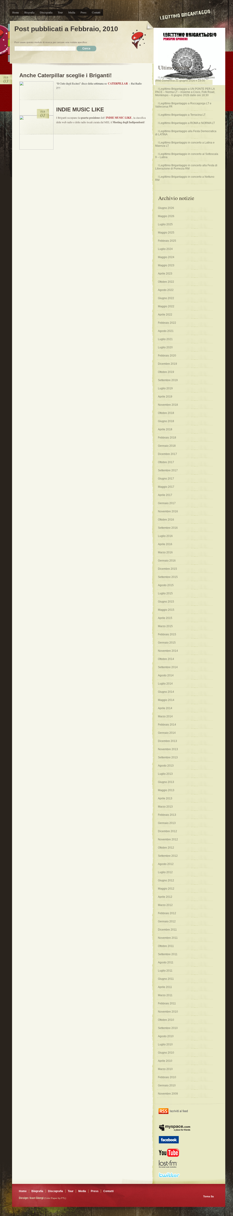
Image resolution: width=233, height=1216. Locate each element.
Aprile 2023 (165, 273)
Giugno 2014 (166, 691)
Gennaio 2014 (167, 732)
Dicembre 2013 (167, 741)
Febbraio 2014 (167, 724)
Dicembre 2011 (167, 929)
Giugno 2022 (166, 298)
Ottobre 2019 (166, 372)
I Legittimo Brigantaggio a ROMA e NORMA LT (186, 123)
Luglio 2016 (165, 536)
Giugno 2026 (166, 208)
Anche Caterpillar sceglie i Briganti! (65, 75)
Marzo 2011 (165, 995)
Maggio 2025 (166, 232)
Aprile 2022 (165, 314)
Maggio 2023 (166, 265)
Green (9, 42)
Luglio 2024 (165, 249)
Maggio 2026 (166, 216)
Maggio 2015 (166, 609)
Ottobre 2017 (166, 462)
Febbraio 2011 (167, 1003)
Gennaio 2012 (167, 921)
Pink (9, 50)
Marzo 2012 (165, 905)
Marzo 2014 (165, 716)
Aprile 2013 (165, 798)
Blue (9, 27)
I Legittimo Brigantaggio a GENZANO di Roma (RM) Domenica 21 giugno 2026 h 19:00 (185, 79)
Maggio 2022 (166, 306)
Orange (9, 35)
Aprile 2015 (165, 618)
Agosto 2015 (166, 585)
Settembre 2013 (168, 757)
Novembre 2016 (168, 511)
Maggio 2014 (166, 700)
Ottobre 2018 (166, 413)
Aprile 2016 (165, 544)
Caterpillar (118, 83)
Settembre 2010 (168, 1028)
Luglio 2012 (165, 872)
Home (15, 12)
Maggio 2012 (166, 888)
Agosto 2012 (166, 864)
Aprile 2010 (165, 1060)
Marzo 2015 (165, 626)
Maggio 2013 (166, 790)
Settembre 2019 (168, 380)
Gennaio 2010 (167, 1085)
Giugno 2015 (166, 601)
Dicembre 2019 (167, 363)
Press (83, 12)
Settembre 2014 (168, 667)
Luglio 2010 (165, 1044)
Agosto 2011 (165, 962)
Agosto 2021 (166, 331)
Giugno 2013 (166, 782)
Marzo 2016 (165, 552)
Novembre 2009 (168, 1093)
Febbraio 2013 (167, 814)
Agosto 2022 (166, 290)
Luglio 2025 (165, 224)
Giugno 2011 (166, 978)
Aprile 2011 (165, 987)
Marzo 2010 (165, 1069)
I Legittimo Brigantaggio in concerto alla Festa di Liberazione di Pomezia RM (186, 167)
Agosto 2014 (166, 675)
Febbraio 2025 (167, 240)
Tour (60, 12)
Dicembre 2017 (167, 454)
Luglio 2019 (165, 388)
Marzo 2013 (165, 806)
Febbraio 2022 (167, 322)
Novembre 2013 (168, 749)
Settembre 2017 (168, 470)
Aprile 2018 (165, 429)
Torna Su (208, 1196)
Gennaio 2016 (167, 560)
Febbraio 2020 (167, 355)
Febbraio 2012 (167, 913)
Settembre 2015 (168, 577)
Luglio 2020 (165, 347)
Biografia (29, 12)
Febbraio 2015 (167, 634)
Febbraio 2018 (167, 437)
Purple (9, 58)
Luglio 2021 (165, 339)
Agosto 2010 (166, 1036)
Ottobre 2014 (166, 659)
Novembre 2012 (168, 839)
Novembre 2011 (168, 937)
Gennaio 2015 (167, 642)
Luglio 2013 (165, 773)
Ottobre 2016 (166, 519)
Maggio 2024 (166, 257)
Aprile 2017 (165, 495)
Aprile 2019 (165, 396)
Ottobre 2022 (166, 281)
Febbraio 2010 (167, 1077)
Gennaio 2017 (167, 503)
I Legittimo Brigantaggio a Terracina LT (181, 114)
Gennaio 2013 (167, 823)
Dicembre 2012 (167, 831)
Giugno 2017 (166, 478)
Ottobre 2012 (166, 847)
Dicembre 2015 (167, 568)
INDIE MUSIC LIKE (80, 109)
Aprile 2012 (165, 896)
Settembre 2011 (167, 954)
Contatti (96, 12)
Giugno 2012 (166, 880)
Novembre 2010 (168, 1011)
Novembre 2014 (168, 650)
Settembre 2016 (168, 527)
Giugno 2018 (166, 421)
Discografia (46, 12)
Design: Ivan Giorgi (31, 1198)
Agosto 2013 (166, 765)
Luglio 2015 (165, 593)
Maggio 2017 (166, 486)
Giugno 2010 (166, 1052)
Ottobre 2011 (166, 946)
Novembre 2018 (168, 404)
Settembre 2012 (168, 855)
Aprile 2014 (165, 708)
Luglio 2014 (165, 683)
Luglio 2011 (165, 970)
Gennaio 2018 (167, 445)
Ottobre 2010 (166, 1019)
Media (71, 12)
